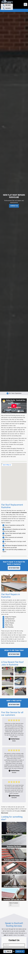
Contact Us (14, 206)
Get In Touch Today (14, 568)
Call (5, 935)
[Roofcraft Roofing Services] (7, 2)
